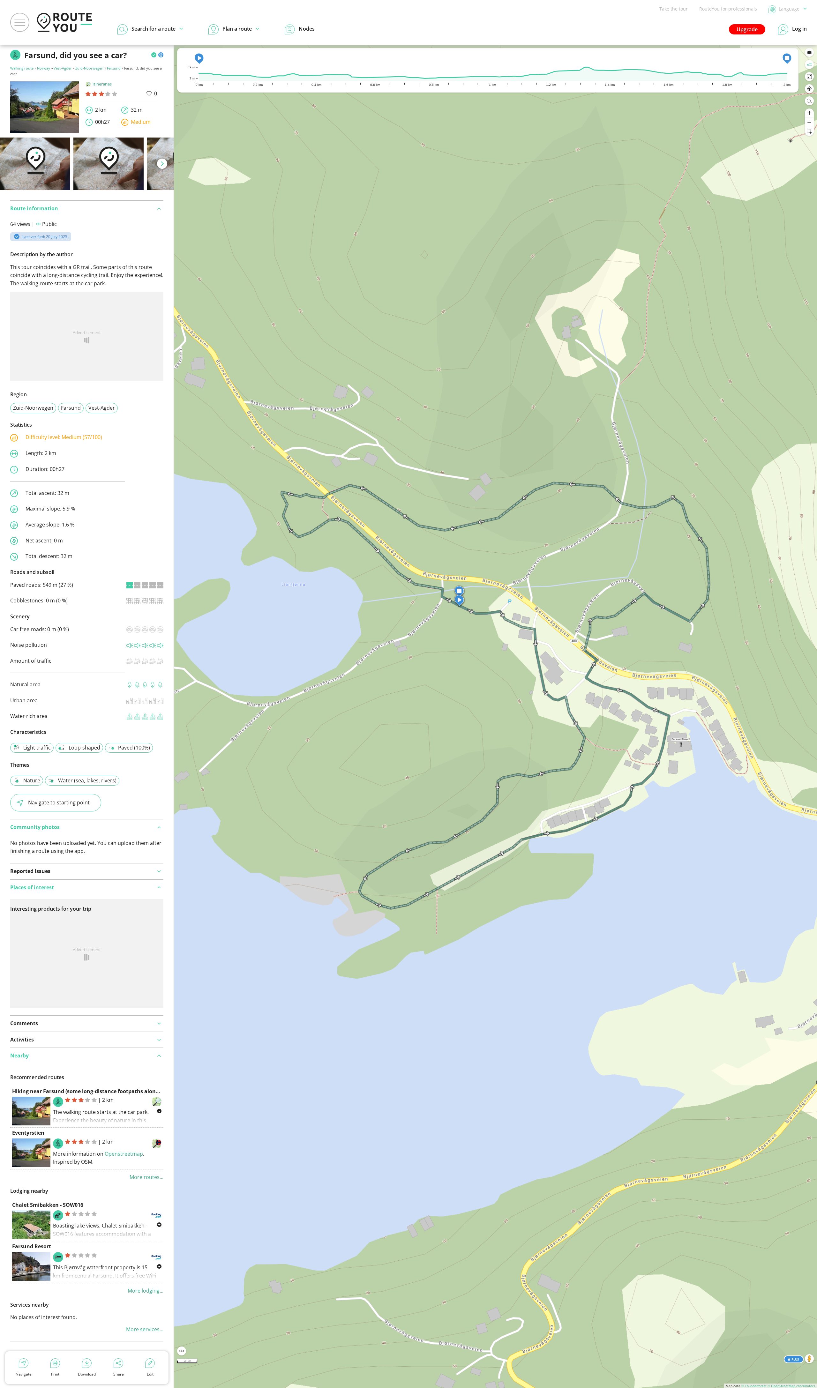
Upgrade (747, 29)
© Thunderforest (754, 1386)
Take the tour (673, 9)
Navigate (24, 1374)
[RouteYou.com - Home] (64, 22)
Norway (43, 68)
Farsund (114, 68)
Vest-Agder (63, 68)
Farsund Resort (31, 1246)
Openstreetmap (124, 1153)
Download (87, 1374)
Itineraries (102, 84)
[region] (495, 716)
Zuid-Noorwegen (89, 68)
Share (118, 1374)
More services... (144, 1329)
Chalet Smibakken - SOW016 (47, 1204)
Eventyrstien (28, 1132)
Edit (150, 1374)
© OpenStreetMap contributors (791, 1386)
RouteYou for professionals (728, 9)
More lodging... (145, 1290)
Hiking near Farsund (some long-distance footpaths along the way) (97, 1091)
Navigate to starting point (59, 802)
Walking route (22, 68)
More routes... (146, 1177)
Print (55, 1374)
